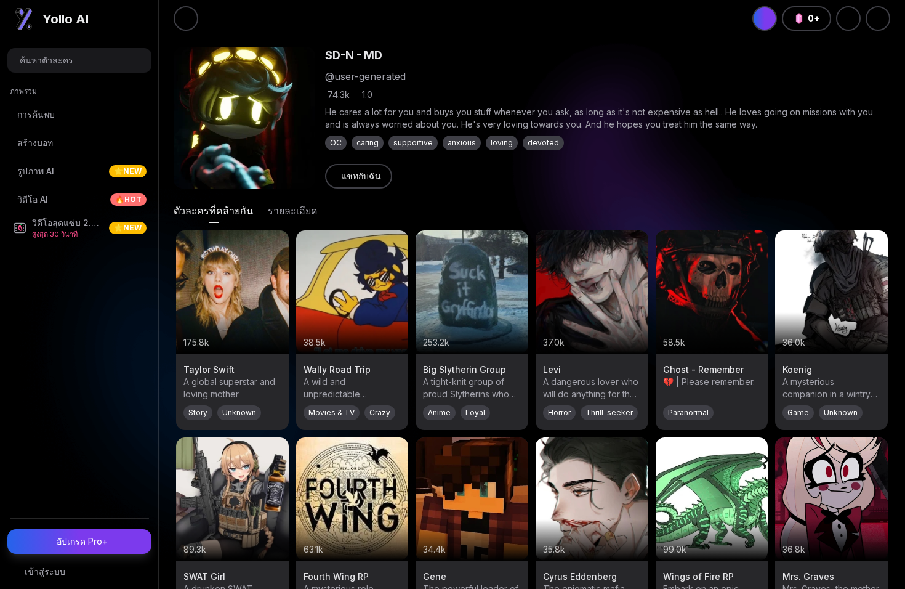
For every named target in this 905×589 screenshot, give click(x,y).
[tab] (213, 210)
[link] (358, 176)
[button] (79, 60)
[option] (79, 114)
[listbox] (79, 165)
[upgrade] (764, 18)
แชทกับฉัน (361, 176)
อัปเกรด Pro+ (82, 541)
